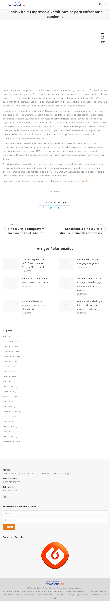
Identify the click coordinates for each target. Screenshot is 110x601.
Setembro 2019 (10, 396)
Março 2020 (8, 386)
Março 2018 (8, 426)
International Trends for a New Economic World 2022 (34, 280)
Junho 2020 (8, 371)
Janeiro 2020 (8, 391)
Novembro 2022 (10, 346)
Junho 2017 (8, 431)
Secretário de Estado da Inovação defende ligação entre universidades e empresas (89, 284)
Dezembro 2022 (10, 341)
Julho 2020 (8, 366)
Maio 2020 (8, 376)
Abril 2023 (7, 336)
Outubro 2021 (9, 351)
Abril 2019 (7, 406)
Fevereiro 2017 (10, 441)
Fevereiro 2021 (10, 356)
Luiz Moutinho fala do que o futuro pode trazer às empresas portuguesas (90, 305)
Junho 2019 (8, 401)
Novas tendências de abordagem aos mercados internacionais (34, 305)
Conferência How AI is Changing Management (88, 261)
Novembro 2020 (10, 361)
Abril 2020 (7, 381)
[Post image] (11, 264)
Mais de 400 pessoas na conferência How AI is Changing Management (33, 263)
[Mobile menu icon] (105, 4)
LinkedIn (84, 180)
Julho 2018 (8, 416)
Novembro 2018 (10, 411)
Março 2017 (8, 436)
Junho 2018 (8, 421)
